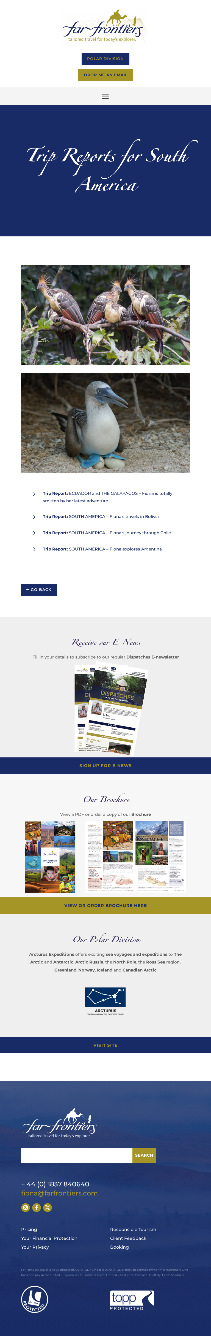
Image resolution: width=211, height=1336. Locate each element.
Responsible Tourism (133, 1229)
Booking (119, 1247)
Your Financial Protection (49, 1238)
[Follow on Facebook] (36, 1207)
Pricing (29, 1229)
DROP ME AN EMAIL (105, 74)
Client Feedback (128, 1238)
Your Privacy (35, 1247)
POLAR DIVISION (105, 58)
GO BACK (41, 589)
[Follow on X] (47, 1207)
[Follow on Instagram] (25, 1207)
